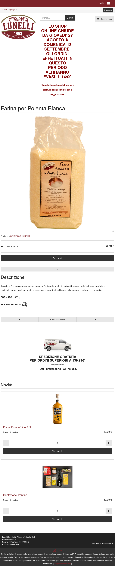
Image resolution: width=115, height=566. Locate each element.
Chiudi (59, 550)
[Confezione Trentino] (57, 477)
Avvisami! (57, 257)
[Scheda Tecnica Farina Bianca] (24, 304)
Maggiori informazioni (62, 563)
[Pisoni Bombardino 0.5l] (57, 409)
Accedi (109, 10)
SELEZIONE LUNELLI (20, 236)
